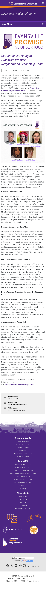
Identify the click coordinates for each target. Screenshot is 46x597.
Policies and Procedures (23, 480)
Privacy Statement (33, 581)
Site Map (23, 489)
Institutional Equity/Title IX (23, 483)
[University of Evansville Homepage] (23, 3)
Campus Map (23, 486)
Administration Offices (23, 468)
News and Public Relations (18, 14)
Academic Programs (23, 465)
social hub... (36, 566)
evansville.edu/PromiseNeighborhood (20, 385)
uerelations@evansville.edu (17, 405)
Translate (29, 561)
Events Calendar (23, 447)
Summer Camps (23, 456)
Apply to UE (23, 497)
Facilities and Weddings (23, 453)
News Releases (23, 441)
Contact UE (23, 506)
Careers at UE (23, 450)
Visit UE (23, 503)
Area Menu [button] (7, 24)
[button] (43, 3)
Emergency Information (23, 444)
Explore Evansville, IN (23, 509)
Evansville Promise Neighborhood (23, 474)
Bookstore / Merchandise (23, 471)
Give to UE (23, 500)
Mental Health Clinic (23, 477)
